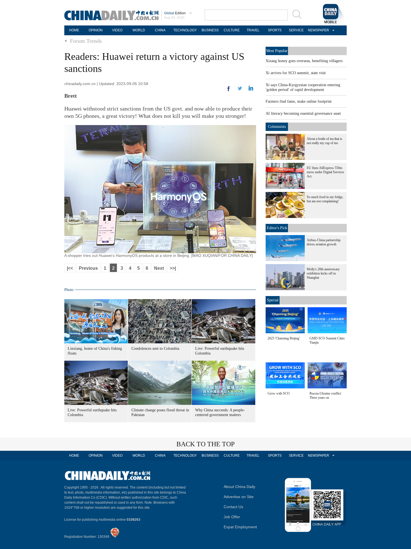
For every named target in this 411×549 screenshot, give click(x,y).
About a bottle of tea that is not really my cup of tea (324, 141)
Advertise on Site (239, 496)
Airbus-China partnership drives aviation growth (324, 242)
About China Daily (239, 486)
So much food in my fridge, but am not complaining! (325, 199)
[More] (228, 91)
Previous (88, 268)
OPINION (96, 30)
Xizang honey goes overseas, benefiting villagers (304, 61)
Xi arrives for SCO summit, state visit (296, 73)
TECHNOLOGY (185, 30)
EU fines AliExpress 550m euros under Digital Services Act (325, 172)
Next (159, 268)
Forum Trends (86, 41)
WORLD (139, 30)
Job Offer (232, 517)
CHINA (160, 30)
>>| (173, 268)
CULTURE (232, 30)
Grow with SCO (279, 393)
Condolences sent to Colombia (155, 348)
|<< (70, 268)
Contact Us (233, 507)
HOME (74, 30)
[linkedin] (240, 90)
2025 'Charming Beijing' (284, 338)
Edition (175, 13)
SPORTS (275, 30)
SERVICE (296, 30)
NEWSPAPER (317, 30)
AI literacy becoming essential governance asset (303, 113)
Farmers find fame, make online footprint (299, 101)
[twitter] (251, 90)
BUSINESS (210, 30)
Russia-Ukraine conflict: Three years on (326, 395)
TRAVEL (253, 30)
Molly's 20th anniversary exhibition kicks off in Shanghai (323, 273)
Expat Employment (240, 527)
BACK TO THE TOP (205, 444)
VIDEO (117, 30)
